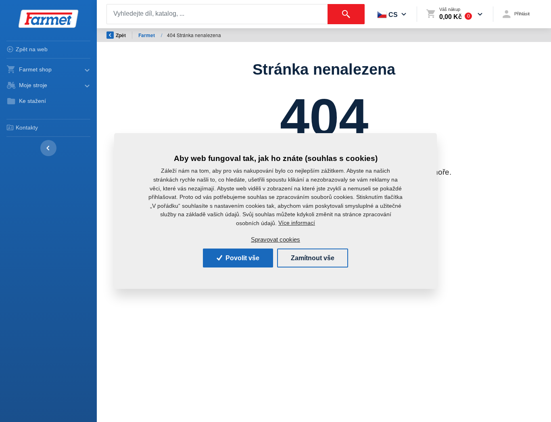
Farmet (147, 35)
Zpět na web (32, 49)
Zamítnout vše (312, 258)
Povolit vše (241, 258)
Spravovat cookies (275, 239)
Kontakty (27, 127)
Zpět (121, 35)
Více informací (296, 222)
